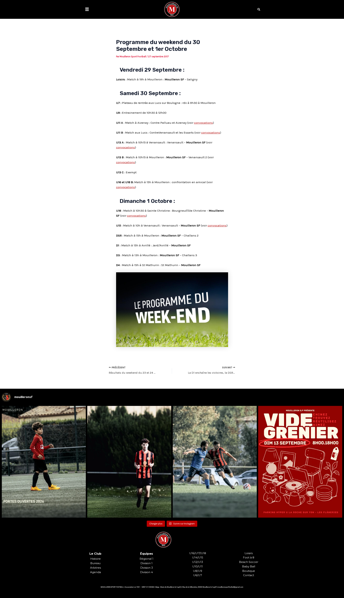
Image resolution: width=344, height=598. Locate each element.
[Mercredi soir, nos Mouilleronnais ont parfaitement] (129, 462)
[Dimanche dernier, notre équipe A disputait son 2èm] (215, 462)
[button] (87, 9)
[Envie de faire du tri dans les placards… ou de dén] (300, 462)
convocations (203, 122)
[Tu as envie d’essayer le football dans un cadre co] (44, 462)
